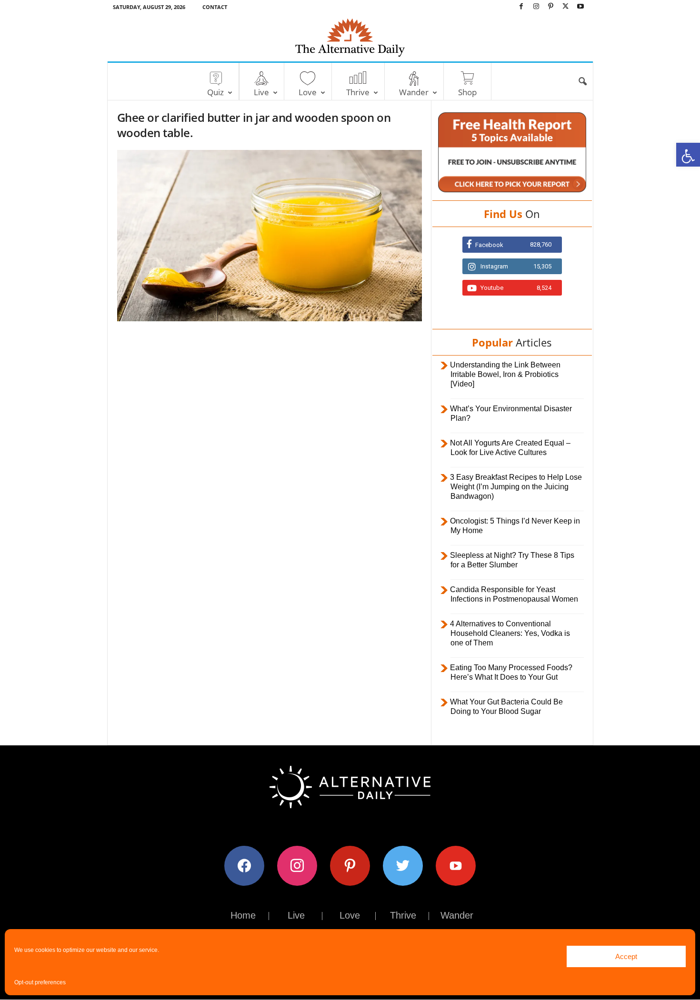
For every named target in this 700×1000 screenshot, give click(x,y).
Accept (626, 956)
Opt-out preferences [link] (40, 982)
